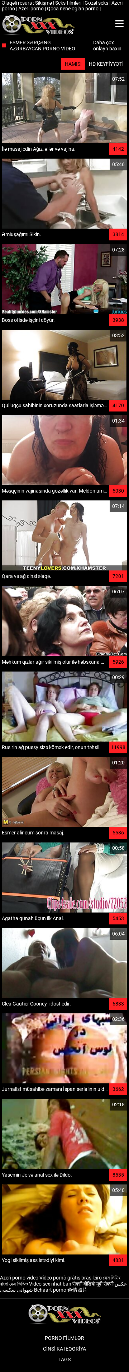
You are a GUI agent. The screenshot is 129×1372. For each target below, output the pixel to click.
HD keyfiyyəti (106, 64)
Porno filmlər (64, 1338)
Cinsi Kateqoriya (64, 1349)
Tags (64, 1359)
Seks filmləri (68, 3)
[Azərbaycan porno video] (38, 24)
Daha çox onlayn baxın (107, 45)
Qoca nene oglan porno (73, 8)
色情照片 (77, 1290)
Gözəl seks (97, 3)
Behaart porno (50, 1290)
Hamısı (73, 64)
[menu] (119, 24)
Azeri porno (31, 8)
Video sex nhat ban (50, 1284)
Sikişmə (44, 3)
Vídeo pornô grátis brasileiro (70, 1278)
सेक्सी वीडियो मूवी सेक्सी (93, 1284)
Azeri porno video (19, 1278)
